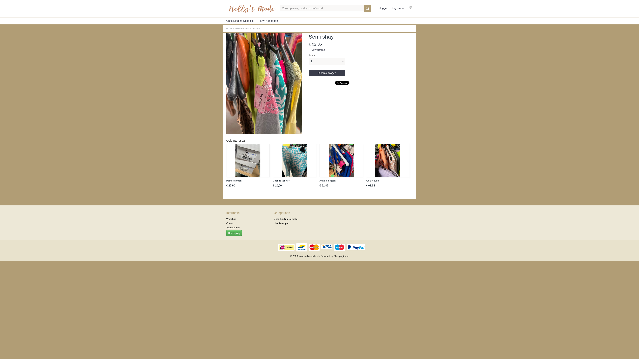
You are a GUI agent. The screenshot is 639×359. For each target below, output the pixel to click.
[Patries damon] (247, 160)
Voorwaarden (233, 227)
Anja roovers (372, 180)
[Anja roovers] (387, 160)
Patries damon (234, 180)
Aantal (312, 55)
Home (229, 28)
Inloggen (383, 8)
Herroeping (234, 233)
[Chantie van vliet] (294, 160)
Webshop (231, 219)
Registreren (398, 8)
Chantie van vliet (281, 180)
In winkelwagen (327, 73)
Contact (230, 223)
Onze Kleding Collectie (240, 20)
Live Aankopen (269, 20)
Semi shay (256, 28)
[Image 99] (264, 83)
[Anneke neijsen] (341, 160)
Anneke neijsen (328, 180)
